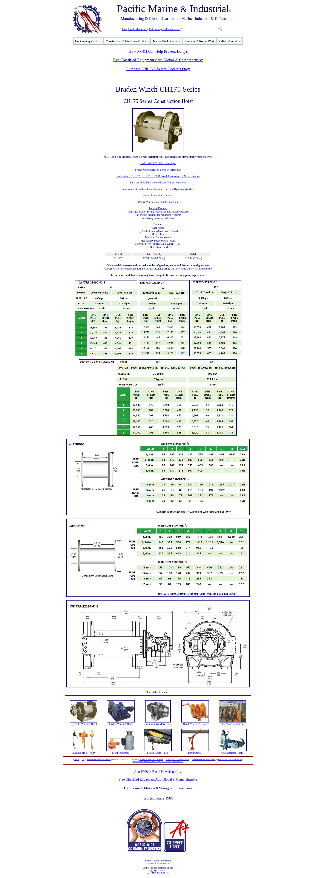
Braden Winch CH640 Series (171, 762)
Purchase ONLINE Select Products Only (158, 69)
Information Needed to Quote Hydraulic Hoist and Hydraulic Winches (158, 189)
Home (76, 759)
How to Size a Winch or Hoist (158, 195)
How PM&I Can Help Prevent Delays (158, 51)
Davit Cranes (195, 752)
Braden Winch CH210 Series (151, 759)
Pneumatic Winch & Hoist (158, 724)
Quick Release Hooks (232, 752)
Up (83, 759)
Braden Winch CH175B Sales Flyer (158, 163)
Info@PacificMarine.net (134, 29)
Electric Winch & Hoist (121, 724)
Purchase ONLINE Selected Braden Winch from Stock (158, 182)
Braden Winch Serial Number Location (158, 201)
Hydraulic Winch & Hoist (84, 724)
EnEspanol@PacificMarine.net (164, 29)
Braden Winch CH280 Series (230, 759)
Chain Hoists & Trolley (83, 752)
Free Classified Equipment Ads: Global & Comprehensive (158, 60)
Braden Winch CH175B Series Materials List (158, 169)
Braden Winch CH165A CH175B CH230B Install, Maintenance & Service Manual (158, 176)
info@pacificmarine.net (200, 268)
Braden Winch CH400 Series (145, 762)
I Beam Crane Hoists (157, 752)
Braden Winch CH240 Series (204, 759)
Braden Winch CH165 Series (99, 759)
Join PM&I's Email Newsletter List (158, 771)
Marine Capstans (120, 752)
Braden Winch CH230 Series (177, 759)
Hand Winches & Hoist (195, 724)
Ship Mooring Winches (232, 724)
